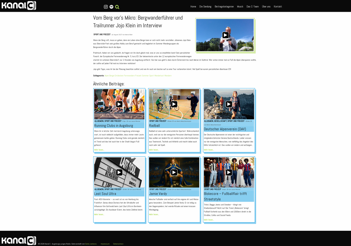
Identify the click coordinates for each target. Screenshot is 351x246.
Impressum (105, 244)
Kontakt (278, 6)
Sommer (145, 75)
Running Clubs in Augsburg (113, 125)
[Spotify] (111, 7)
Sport (151, 75)
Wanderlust (159, 75)
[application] (225, 35)
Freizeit (138, 75)
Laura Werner (135, 121)
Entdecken (119, 75)
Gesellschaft (220, 121)
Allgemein (99, 121)
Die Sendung (205, 6)
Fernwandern (129, 75)
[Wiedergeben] (225, 35)
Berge (111, 75)
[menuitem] (193, 5)
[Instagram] (105, 7)
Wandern (168, 75)
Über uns (266, 6)
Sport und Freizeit (102, 34)
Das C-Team (253, 6)
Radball (154, 125)
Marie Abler (129, 35)
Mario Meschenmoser (184, 121)
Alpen (107, 75)
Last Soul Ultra (105, 193)
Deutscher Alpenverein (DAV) (225, 129)
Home (193, 6)
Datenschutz (118, 244)
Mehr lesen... (99, 149)
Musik (240, 6)
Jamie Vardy (158, 193)
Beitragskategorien (224, 6)
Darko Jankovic (91, 244)
